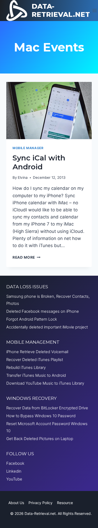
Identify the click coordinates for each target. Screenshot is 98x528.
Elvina (23, 177)
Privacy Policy (40, 502)
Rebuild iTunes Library (26, 367)
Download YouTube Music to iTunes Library (45, 383)
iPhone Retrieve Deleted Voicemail (37, 351)
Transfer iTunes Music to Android (36, 375)
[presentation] (49, 110)
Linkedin (13, 471)
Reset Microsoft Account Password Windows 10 (47, 427)
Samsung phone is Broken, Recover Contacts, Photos (48, 300)
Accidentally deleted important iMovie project (47, 327)
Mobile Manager (28, 148)
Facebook (15, 463)
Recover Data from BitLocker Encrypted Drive (47, 407)
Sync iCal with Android (39, 162)
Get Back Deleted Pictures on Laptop (39, 438)
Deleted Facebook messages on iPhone (42, 311)
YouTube (14, 479)
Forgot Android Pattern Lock (31, 319)
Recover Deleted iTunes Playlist (34, 359)
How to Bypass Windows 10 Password (41, 415)
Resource (65, 502)
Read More (27, 257)
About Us (16, 502)
